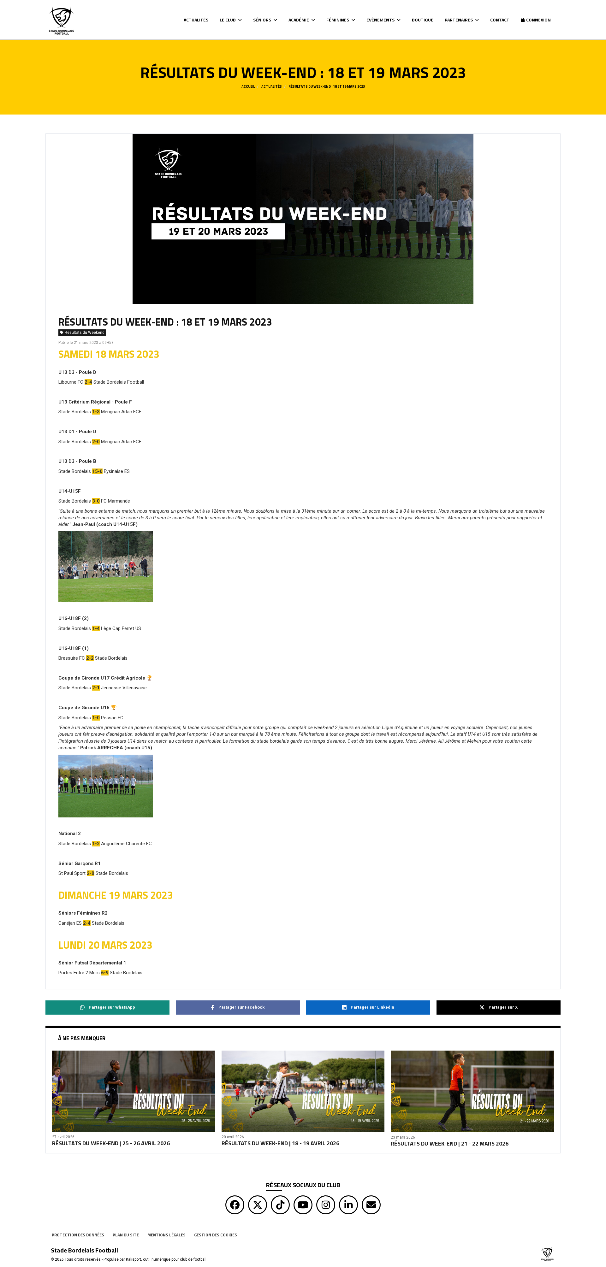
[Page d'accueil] (547, 1253)
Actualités (196, 19)
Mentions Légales (166, 1235)
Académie (299, 19)
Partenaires (459, 19)
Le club (228, 19)
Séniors (262, 19)
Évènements (380, 19)
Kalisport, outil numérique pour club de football (166, 1259)
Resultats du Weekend (84, 332)
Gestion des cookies (215, 1235)
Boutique (422, 19)
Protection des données (78, 1235)
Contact (499, 19)
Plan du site (126, 1235)
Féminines (338, 19)
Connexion (538, 19)
